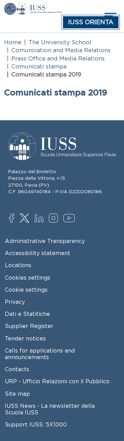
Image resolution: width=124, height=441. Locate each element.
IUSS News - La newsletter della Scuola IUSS (50, 409)
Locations (18, 265)
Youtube (69, 219)
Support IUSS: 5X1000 (36, 424)
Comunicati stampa (38, 66)
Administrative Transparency (45, 241)
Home (12, 42)
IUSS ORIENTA (90, 22)
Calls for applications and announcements (40, 353)
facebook (15, 219)
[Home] (39, 7)
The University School (60, 42)
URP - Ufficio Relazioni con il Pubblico (57, 381)
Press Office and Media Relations (58, 58)
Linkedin (41, 219)
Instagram (55, 219)
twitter (26, 219)
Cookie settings (26, 290)
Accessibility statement (37, 253)
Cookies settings (27, 277)
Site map (17, 394)
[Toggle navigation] (109, 16)
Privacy (15, 302)
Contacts (17, 369)
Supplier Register (29, 326)
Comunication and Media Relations (61, 50)
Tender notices (25, 338)
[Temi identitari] (10, 7)
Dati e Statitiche (27, 314)
